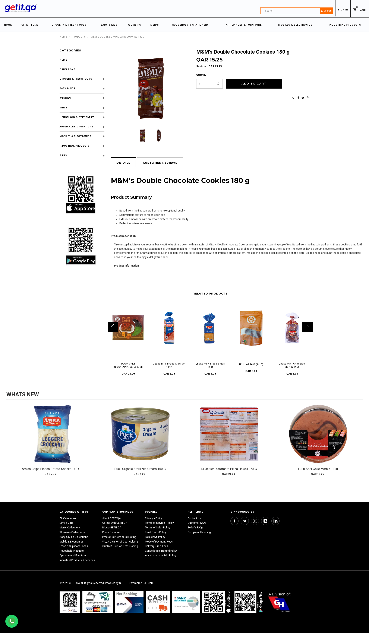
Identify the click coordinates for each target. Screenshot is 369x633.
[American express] (158, 602)
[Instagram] (265, 521)
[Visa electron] (186, 602)
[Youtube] (255, 521)
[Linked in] (275, 521)
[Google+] (308, 98)
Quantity (201, 74)
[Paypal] (70, 602)
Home (63, 36)
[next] (358, 441)
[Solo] (249, 602)
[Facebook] (298, 98)
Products (79, 36)
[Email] (293, 98)
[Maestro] (217, 602)
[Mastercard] (129, 602)
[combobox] (296, 11)
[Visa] (97, 602)
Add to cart (51, 438)
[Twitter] (303, 98)
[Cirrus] (279, 602)
